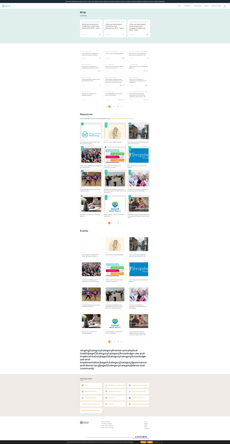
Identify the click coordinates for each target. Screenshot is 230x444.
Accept (143, 442)
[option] (91, 28)
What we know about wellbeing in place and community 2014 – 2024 (138, 26)
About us (206, 5)
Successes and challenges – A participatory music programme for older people (138, 81)
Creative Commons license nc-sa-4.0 (122, 118)
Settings (156, 442)
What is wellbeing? (105, 421)
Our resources (187, 5)
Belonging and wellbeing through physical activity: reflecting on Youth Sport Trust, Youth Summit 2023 (114, 81)
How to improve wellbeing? (107, 427)
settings (131, 442)
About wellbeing (197, 5)
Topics (179, 5)
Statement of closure (90, 24)
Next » (121, 106)
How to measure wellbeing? (107, 425)
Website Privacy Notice (146, 425)
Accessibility (146, 428)
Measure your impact (216, 5)
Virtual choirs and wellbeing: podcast (114, 53)
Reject (150, 442)
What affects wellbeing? (106, 423)
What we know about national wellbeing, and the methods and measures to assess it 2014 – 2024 (115, 28)
